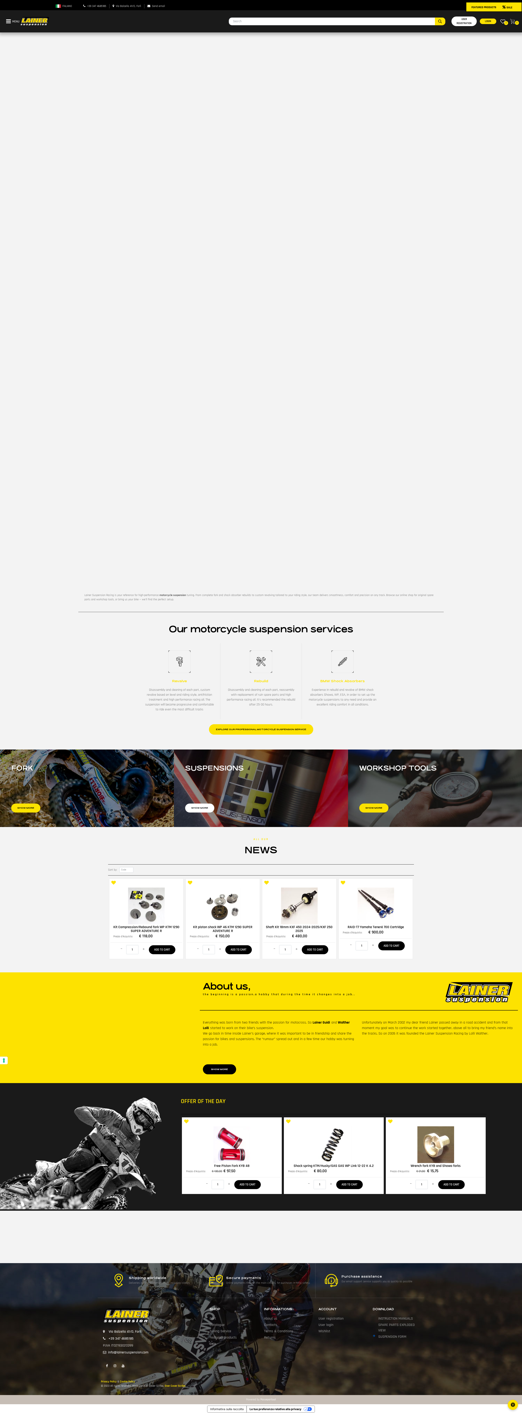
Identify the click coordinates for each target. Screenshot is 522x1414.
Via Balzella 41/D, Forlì (128, 6)
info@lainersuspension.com (128, 1352)
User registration (331, 1318)
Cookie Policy (127, 1381)
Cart (213, 1318)
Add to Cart (162, 950)
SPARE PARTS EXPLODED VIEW (396, 1327)
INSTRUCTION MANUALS (395, 1318)
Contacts (270, 1324)
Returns (270, 1337)
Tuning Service (220, 1331)
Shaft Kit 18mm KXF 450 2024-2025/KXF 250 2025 (299, 929)
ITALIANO (66, 6)
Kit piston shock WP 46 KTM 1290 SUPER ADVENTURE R (222, 929)
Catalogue (217, 1324)
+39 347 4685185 (96, 6)
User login (326, 1324)
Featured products (223, 1337)
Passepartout (268, 1399)
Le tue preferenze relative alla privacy (275, 1409)
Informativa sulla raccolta (227, 1409)
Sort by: (112, 870)
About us (270, 1318)
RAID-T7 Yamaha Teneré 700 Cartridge (376, 927)
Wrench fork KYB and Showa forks (436, 1165)
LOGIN (488, 21)
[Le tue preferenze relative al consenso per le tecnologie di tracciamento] (4, 1060)
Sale (213, 1343)
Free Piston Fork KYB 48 (232, 1165)
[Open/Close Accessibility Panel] (513, 1405)
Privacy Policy (109, 1381)
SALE (509, 7)
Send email (158, 6)
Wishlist (324, 1331)
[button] (440, 21)
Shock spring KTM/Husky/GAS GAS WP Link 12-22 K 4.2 (334, 1165)
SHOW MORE (219, 1069)
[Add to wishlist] (113, 883)
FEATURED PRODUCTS (483, 7)
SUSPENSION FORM (392, 1336)
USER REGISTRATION (464, 21)
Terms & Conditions (278, 1331)
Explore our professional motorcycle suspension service (261, 729)
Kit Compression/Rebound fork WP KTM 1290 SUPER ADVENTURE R (146, 929)
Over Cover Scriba (175, 1386)
